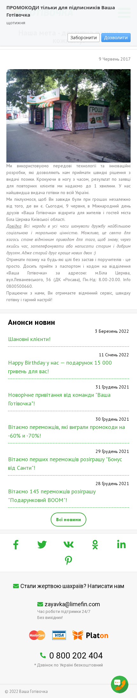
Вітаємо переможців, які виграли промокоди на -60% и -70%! (66, 431)
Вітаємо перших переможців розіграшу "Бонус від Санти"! (65, 463)
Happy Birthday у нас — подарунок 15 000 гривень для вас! (60, 367)
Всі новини (68, 519)
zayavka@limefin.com (72, 604)
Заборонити (83, 37)
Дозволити (116, 37)
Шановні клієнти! (29, 339)
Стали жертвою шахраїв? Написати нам (72, 586)
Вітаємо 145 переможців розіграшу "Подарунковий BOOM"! (52, 496)
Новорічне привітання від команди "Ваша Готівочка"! (59, 399)
